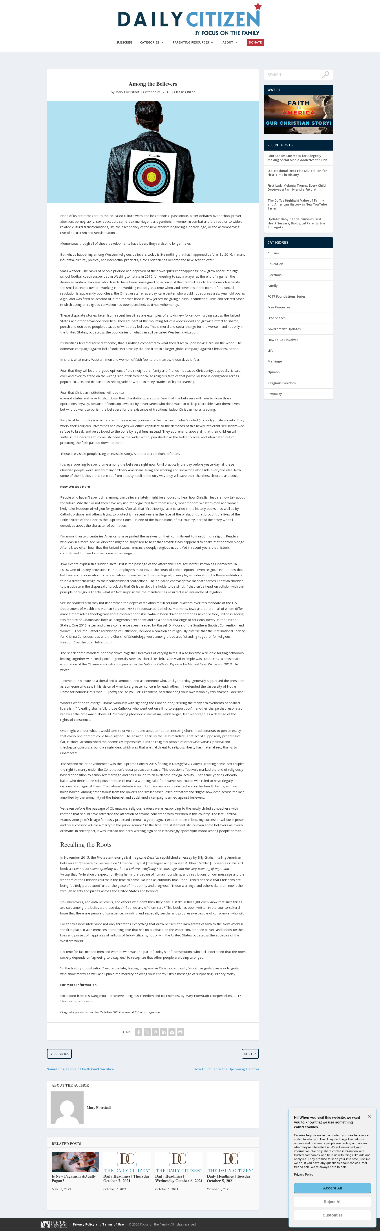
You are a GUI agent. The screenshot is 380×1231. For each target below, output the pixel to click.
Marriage (275, 361)
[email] (171, 1032)
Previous (61, 1054)
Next (248, 1054)
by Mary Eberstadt (125, 92)
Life (270, 350)
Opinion (274, 372)
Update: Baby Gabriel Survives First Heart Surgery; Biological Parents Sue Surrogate (296, 223)
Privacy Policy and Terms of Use (98, 1224)
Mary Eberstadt (99, 1107)
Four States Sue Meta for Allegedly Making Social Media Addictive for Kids (297, 158)
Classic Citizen (184, 92)
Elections (274, 275)
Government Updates (284, 329)
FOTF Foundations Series (286, 296)
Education (275, 264)
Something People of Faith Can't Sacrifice (80, 1069)
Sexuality (275, 394)
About (228, 42)
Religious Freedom (282, 383)
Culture (273, 253)
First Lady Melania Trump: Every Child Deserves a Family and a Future (297, 187)
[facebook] (138, 1032)
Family (273, 286)
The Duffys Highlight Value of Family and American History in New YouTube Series (297, 204)
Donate (255, 42)
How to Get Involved (283, 340)
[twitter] (147, 1032)
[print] (180, 1032)
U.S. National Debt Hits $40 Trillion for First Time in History (297, 173)
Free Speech (277, 318)
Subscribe (124, 42)
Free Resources (279, 307)
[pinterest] (155, 1032)
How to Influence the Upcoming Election (226, 1069)
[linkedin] (163, 1032)
